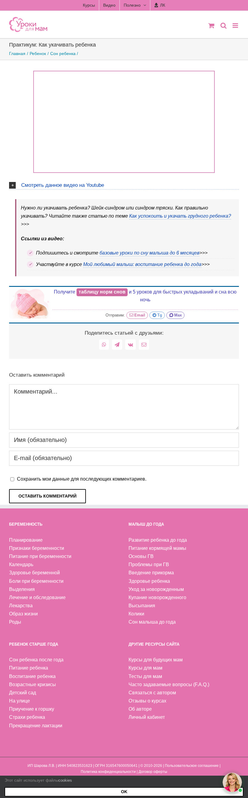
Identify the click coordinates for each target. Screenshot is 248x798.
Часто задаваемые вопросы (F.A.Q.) (169, 684)
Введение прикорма (151, 572)
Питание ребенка (28, 667)
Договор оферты (153, 772)
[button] (124, 184)
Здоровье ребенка (149, 581)
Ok (124, 791)
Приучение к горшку (31, 709)
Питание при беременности (40, 556)
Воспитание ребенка (32, 676)
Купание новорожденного (157, 597)
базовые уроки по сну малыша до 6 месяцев (149, 252)
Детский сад (22, 692)
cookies (65, 780)
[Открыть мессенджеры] (232, 782)
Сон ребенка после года (36, 659)
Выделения (22, 589)
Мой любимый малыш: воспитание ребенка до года (142, 264)
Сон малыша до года (152, 621)
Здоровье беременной (34, 572)
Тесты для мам (145, 676)
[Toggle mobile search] (223, 25)
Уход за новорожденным (156, 589)
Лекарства (21, 605)
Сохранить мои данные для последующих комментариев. (81, 479)
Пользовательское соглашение (192, 766)
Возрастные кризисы (32, 684)
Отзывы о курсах (147, 700)
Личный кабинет (147, 717)
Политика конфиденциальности (108, 772)
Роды (15, 621)
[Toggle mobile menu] (236, 25)
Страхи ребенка (27, 717)
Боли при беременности (36, 581)
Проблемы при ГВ (149, 564)
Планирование (26, 540)
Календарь (21, 564)
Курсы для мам (145, 667)
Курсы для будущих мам (156, 659)
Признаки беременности (36, 548)
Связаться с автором (152, 692)
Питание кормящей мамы (157, 548)
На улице (19, 700)
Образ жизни (23, 613)
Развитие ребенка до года (158, 540)
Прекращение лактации (35, 725)
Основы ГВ (141, 556)
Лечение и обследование (37, 597)
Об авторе (140, 709)
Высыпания (142, 605)
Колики (136, 613)
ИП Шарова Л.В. (41, 766)
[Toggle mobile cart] (211, 25)
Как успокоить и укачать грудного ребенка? (180, 216)
